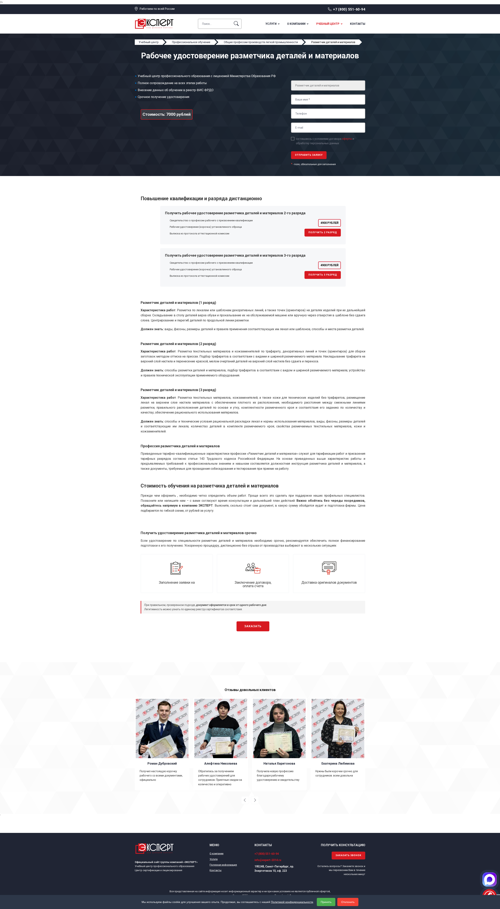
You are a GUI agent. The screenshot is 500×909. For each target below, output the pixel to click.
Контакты (357, 23)
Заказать (253, 626)
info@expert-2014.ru (267, 860)
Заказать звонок (348, 855)
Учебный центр (327, 23)
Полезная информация (223, 864)
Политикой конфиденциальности (292, 902)
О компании (296, 23)
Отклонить (347, 902)
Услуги (271, 23)
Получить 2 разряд (322, 232)
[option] (164, 744)
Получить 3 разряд (322, 274)
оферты (347, 138)
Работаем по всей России (157, 9)
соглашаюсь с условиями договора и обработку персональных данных (325, 141)
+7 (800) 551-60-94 (349, 9)
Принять (326, 902)
